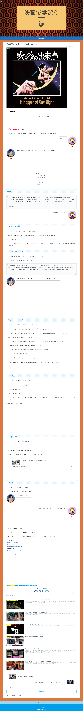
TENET (17, 585)
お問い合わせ (41, 707)
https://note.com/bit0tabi (12, 554)
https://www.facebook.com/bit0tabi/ (14, 550)
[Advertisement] (41, 304)
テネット (22, 585)
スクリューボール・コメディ (41, 177)
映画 (13, 585)
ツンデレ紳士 (38, 180)
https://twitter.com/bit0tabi (12, 542)
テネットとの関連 (39, 182)
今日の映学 (38, 184)
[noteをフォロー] (46, 591)
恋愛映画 (9, 585)
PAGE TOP (42, 702)
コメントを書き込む (41, 691)
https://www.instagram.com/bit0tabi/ (15, 546)
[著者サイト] (35, 591)
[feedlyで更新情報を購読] (48, 591)
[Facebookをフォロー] (40, 591)
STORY (37, 173)
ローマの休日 (27, 585)
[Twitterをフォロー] (37, 591)
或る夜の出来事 (34, 585)
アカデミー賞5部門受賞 (40, 175)
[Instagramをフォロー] (43, 591)
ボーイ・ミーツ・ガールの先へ (42, 178)
